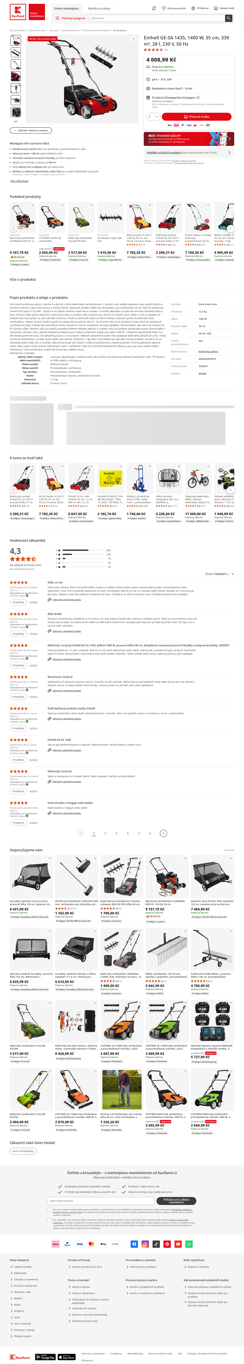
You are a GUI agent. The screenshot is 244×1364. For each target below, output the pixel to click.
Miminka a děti (22, 1292)
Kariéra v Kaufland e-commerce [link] (147, 1293)
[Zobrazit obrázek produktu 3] (15, 64)
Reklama (13, 235)
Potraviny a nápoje (24, 1329)
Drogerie (19, 1311)
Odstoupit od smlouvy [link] (84, 1308)
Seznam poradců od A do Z (87, 1266)
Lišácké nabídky (23, 1266)
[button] (83, 550)
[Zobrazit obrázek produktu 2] (15, 52)
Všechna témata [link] (81, 1286)
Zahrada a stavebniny (26, 1279)
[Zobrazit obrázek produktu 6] (15, 100)
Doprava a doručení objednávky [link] (89, 1314)
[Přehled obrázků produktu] (16, 78)
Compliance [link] (116, 1353)
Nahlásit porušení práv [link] (85, 1320)
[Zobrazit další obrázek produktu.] (15, 121)
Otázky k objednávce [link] (83, 1293)
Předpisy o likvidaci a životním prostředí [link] (207, 1353)
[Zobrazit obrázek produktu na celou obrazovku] (82, 78)
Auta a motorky (22, 1323)
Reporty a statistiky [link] (198, 1266)
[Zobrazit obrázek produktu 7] (15, 112)
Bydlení (18, 1298)
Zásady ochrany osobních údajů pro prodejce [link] (208, 1295)
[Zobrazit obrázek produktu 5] (15, 88)
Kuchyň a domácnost (25, 1285)
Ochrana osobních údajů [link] (160, 1353)
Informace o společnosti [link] (93, 1353)
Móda (17, 1304)
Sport (17, 1317)
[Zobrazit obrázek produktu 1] (15, 40)
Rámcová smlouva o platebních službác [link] (210, 1286)
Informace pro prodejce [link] (143, 1266)
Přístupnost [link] (87, 1360)
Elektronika (20, 1273)
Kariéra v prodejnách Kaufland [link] (147, 1286)
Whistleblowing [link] (135, 1353)
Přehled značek (22, 1336)
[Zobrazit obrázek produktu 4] (15, 76)
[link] (99, 8)
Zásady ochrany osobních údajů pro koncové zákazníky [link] (208, 1303)
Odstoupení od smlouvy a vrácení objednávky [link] (90, 1301)
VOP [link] (180, 1353)
